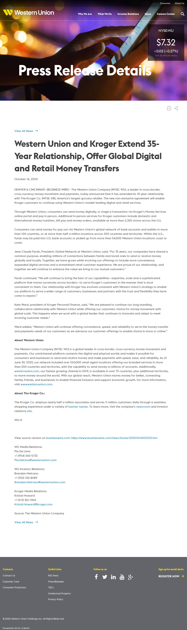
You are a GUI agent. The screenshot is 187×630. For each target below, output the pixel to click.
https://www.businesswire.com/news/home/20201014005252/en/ (114, 438)
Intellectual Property (59, 593)
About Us (179, 3)
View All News (23, 131)
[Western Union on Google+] (130, 578)
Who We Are (85, 14)
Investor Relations (128, 14)
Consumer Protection (14, 587)
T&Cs (51, 587)
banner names (78, 406)
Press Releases (56, 581)
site (29, 411)
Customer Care (11, 581)
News (148, 14)
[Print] (169, 108)
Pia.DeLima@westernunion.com (35, 460)
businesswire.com (58, 438)
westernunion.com (26, 371)
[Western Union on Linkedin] (113, 578)
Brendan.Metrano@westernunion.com (39, 482)
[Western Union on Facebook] (96, 578)
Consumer (165, 3)
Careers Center (166, 14)
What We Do (105, 14)
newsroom (143, 406)
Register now (169, 576)
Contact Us (9, 575)
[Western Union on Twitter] (105, 578)
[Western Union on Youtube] (122, 578)
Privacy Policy (55, 599)
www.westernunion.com (36, 384)
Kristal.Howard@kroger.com (33, 504)
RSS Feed (53, 575)
